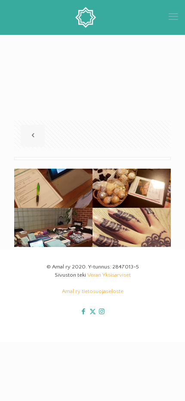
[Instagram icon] (102, 311)
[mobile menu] (173, 17)
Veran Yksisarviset (109, 275)
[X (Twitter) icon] (92, 311)
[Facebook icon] (83, 311)
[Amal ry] (92, 17)
